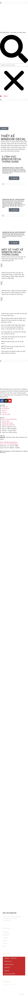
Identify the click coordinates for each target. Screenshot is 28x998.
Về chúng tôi (6, 935)
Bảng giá (6, 970)
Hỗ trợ (4, 946)
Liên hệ (5, 943)
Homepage (6, 932)
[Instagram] (6, 401)
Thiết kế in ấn (7, 961)
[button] (14, 49)
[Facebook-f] (2, 401)
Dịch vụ (5, 940)
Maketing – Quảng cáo (10, 958)
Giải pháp (5, 937)
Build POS (7, 967)
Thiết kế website (8, 964)
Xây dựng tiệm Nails (9, 974)
